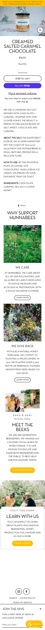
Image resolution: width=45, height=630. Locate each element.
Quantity (22, 64)
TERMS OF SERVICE (22, 603)
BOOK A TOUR (22, 543)
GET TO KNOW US (22, 470)
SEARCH (13, 598)
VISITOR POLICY (28, 598)
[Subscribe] (37, 575)
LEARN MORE (22, 298)
